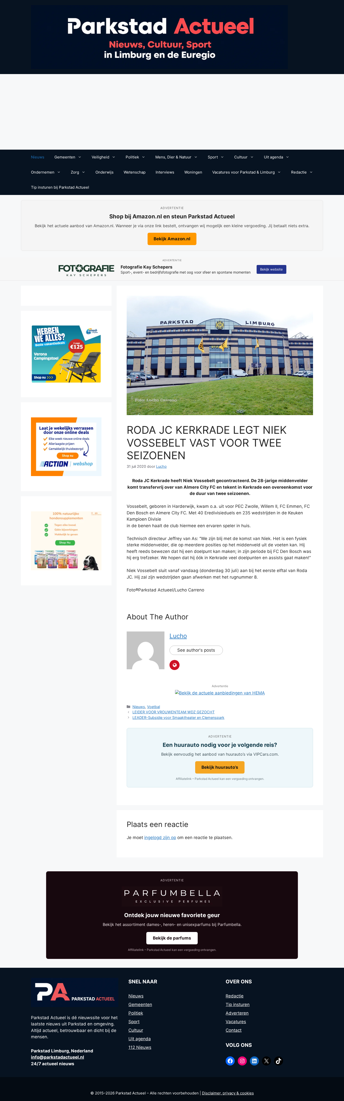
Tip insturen (238, 1004)
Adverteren (237, 1013)
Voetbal (153, 707)
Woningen (193, 172)
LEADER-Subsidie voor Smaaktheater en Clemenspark (178, 717)
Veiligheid (100, 157)
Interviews (165, 172)
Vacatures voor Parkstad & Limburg (243, 172)
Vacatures (236, 1021)
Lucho (178, 636)
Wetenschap (135, 172)
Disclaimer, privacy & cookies (228, 1093)
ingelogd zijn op (160, 837)
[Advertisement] (172, 112)
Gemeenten (64, 157)
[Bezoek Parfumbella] (172, 896)
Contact (234, 1030)
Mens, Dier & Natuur (173, 157)
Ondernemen (42, 172)
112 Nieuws (139, 1047)
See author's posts (196, 650)
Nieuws (37, 157)
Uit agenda (273, 157)
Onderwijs (104, 172)
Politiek (132, 157)
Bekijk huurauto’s (219, 767)
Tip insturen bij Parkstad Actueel (60, 187)
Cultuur (241, 157)
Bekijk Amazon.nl (172, 238)
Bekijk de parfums (172, 938)
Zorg (75, 172)
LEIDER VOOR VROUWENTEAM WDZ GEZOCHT (173, 712)
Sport (213, 157)
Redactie (299, 172)
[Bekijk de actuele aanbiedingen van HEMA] (220, 692)
